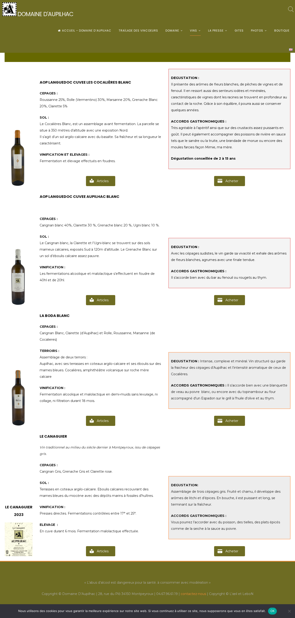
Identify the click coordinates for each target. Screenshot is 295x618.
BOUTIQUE (281, 30)
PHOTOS (257, 30)
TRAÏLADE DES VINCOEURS (138, 30)
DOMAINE (172, 30)
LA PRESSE (216, 30)
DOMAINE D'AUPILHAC (45, 14)
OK (272, 611)
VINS (193, 30)
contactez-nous (193, 594)
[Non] (289, 611)
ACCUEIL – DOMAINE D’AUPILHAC (86, 30)
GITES (239, 30)
